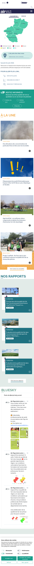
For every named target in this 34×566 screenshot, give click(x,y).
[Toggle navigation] (31, 11)
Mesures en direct (13, 80)
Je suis (4, 2)
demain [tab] (23, 16)
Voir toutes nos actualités (17, 268)
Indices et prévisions (14, 84)
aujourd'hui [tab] (14, 16)
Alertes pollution (22, 101)
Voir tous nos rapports (17, 380)
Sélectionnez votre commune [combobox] (16, 56)
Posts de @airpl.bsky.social (13, 395)
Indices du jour (8, 101)
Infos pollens (12, 76)
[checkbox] (3, 550)
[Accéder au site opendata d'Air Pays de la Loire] (24, 2)
